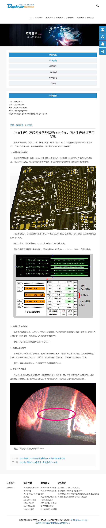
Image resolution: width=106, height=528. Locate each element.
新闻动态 (80, 18)
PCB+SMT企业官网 (48, 503)
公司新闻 (53, 72)
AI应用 (53, 83)
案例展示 (59, 18)
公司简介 (39, 18)
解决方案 (49, 18)
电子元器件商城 (47, 506)
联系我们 (90, 18)
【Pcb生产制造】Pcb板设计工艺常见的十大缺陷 (38, 462)
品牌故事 (10, 487)
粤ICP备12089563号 (79, 520)
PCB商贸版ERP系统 (49, 509)
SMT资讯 (53, 78)
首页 (30, 18)
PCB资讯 (53, 61)
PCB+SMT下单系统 (48, 487)
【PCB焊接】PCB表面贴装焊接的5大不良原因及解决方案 (42, 458)
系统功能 (70, 18)
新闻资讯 (53, 66)
